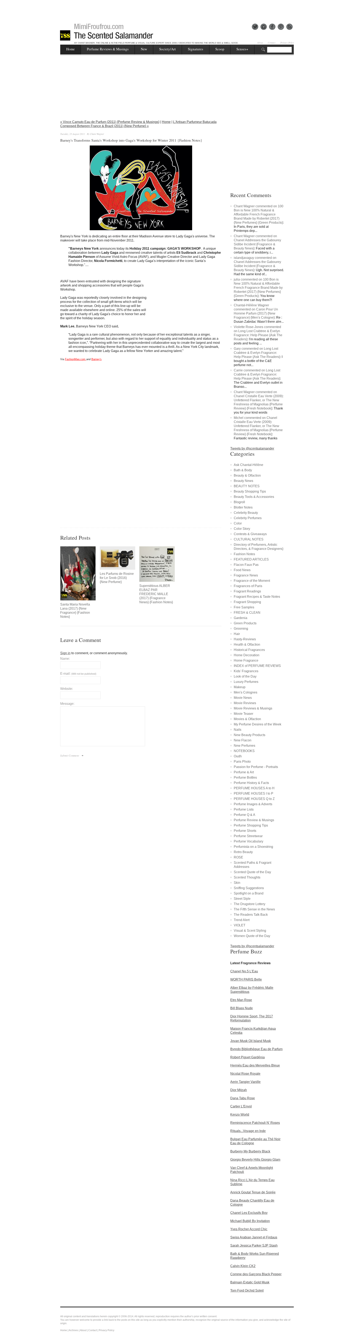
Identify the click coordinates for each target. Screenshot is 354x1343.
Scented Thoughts (247, 877)
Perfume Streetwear (248, 836)
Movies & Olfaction (247, 719)
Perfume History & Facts (251, 783)
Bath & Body (243, 470)
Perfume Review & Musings (254, 820)
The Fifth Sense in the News (254, 909)
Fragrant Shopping (247, 602)
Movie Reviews (245, 703)
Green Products (245, 623)
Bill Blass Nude (241, 1008)
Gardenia (240, 618)
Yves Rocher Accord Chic (248, 1229)
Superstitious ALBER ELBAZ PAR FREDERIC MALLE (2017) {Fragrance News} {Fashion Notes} (156, 594)
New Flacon (242, 740)
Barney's (96, 359)
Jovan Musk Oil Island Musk (250, 1041)
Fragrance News (246, 575)
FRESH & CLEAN (247, 612)
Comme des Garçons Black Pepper (255, 1274)
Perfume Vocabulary (248, 841)
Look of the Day (245, 676)
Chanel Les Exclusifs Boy (249, 1212)
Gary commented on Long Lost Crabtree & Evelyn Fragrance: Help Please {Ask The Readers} (257, 353)
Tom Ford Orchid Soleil (247, 1290)
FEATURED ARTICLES (251, 559)
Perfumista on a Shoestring (253, 846)
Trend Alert (242, 920)
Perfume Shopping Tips (251, 825)
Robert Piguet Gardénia (247, 1057)
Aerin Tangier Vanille (245, 1082)
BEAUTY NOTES (247, 486)
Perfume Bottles (245, 777)
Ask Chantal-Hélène (248, 465)
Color (238, 523)
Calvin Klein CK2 (242, 1266)
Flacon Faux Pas (246, 564)
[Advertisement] (177, 9)
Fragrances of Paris (248, 586)
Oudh (238, 756)
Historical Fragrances (249, 650)
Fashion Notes (244, 554)
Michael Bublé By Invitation (250, 1221)
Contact (271, 42)
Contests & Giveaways (250, 534)
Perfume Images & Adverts (253, 804)
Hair (237, 634)
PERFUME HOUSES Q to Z (254, 799)
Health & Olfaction (247, 644)
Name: (65, 658)
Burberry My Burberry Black (250, 1151)
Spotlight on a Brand (248, 893)
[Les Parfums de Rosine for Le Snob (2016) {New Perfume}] (117, 558)
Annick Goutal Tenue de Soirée (253, 1192)
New (144, 49)
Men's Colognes (245, 692)
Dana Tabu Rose (242, 1098)
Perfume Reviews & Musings (108, 49)
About (260, 42)
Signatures (195, 49)
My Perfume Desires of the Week (257, 724)
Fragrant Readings (247, 591)
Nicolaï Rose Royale (245, 1073)
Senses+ (242, 49)
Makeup (239, 687)
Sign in (65, 653)
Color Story (242, 528)
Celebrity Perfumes (248, 518)
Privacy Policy (287, 42)
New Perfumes (244, 745)
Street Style (242, 898)
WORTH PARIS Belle (246, 979)
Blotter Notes (243, 507)
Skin (237, 882)
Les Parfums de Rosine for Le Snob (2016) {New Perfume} (117, 578)
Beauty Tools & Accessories (254, 496)
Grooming (241, 628)
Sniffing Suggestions (249, 888)
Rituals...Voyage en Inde (248, 1131)
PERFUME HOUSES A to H (254, 788)
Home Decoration (246, 655)
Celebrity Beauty (246, 512)
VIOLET (239, 925)
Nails (237, 729)
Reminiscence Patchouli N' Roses (255, 1122)
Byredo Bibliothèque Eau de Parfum (256, 1049)
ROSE (238, 857)
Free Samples (244, 607)
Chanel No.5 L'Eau (244, 971)
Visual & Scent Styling (250, 930)
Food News (242, 570)
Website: (66, 688)
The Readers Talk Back (251, 914)
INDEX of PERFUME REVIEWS (257, 666)
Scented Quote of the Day (252, 872)
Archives (73, 1330)
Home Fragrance (246, 660)
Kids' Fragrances (246, 671)
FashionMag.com (75, 359)
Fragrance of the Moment (252, 580)
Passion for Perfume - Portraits (256, 767)
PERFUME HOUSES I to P (253, 793)
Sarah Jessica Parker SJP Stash (254, 1245)
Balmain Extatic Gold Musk (249, 1282)
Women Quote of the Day (252, 936)
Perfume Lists (244, 809)
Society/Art (167, 49)
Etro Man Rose (241, 1000)
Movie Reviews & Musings (253, 708)
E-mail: (78, 673)
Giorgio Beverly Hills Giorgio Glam (255, 1159)
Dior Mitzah (238, 1090)
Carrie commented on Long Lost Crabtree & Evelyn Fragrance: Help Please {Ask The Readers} (257, 374)
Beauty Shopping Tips (250, 491)
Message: (67, 703)
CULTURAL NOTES (248, 539)
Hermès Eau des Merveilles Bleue (255, 1065)
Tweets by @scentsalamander (252, 448)
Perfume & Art (244, 772)
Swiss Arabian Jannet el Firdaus (253, 1237)
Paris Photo (242, 761)
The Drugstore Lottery (249, 904)
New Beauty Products (249, 735)
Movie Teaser (243, 713)
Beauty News (243, 481)
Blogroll (239, 502)
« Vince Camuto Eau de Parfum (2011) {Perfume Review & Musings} (109, 122)
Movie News (243, 697)
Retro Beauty (243, 852)
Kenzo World (239, 1114)
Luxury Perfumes (246, 681)
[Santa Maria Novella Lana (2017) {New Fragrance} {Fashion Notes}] (78, 573)
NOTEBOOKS (244, 751)
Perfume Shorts (245, 830)
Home (70, 49)
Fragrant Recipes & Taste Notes (257, 596)
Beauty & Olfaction (247, 475)
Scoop (219, 49)
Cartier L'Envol (241, 1106)
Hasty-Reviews (245, 639)
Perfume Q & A (244, 814)
